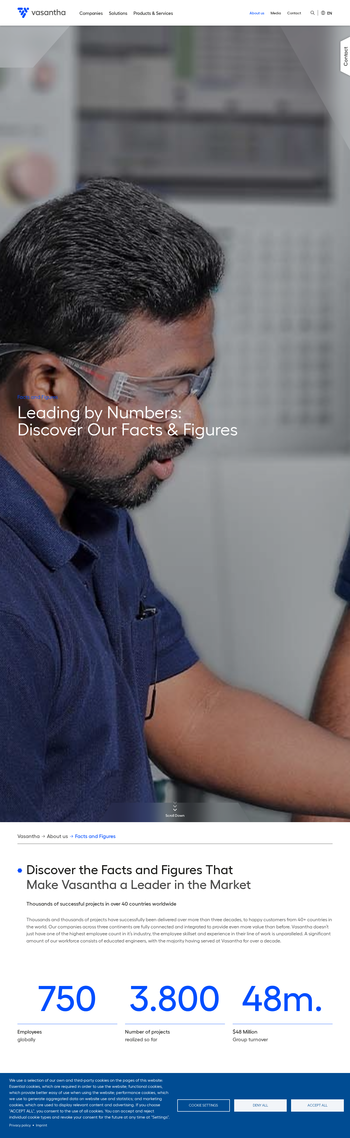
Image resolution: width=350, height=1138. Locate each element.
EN (329, 13)
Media (276, 13)
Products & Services (153, 13)
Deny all (260, 1105)
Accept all (317, 1105)
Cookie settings (203, 1105)
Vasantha (28, 836)
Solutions (118, 13)
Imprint (41, 1125)
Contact (294, 13)
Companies (91, 13)
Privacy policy (20, 1125)
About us (257, 13)
